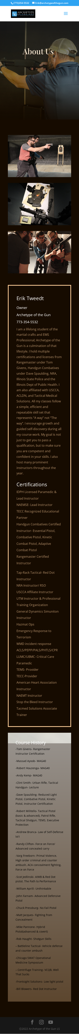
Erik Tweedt (30, 298)
